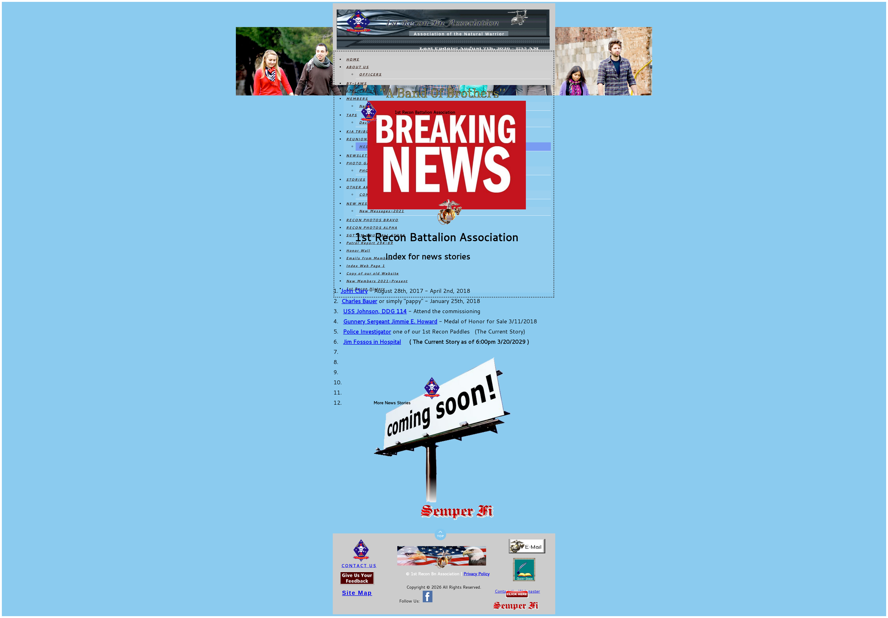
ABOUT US (357, 67)
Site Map (357, 592)
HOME (352, 59)
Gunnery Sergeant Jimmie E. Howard (390, 321)
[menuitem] (448, 59)
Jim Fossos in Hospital (372, 342)
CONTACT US (358, 566)
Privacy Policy (476, 574)
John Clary (354, 291)
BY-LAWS (356, 83)
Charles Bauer (359, 301)
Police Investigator (367, 331)
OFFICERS (370, 74)
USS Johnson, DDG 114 (375, 311)
